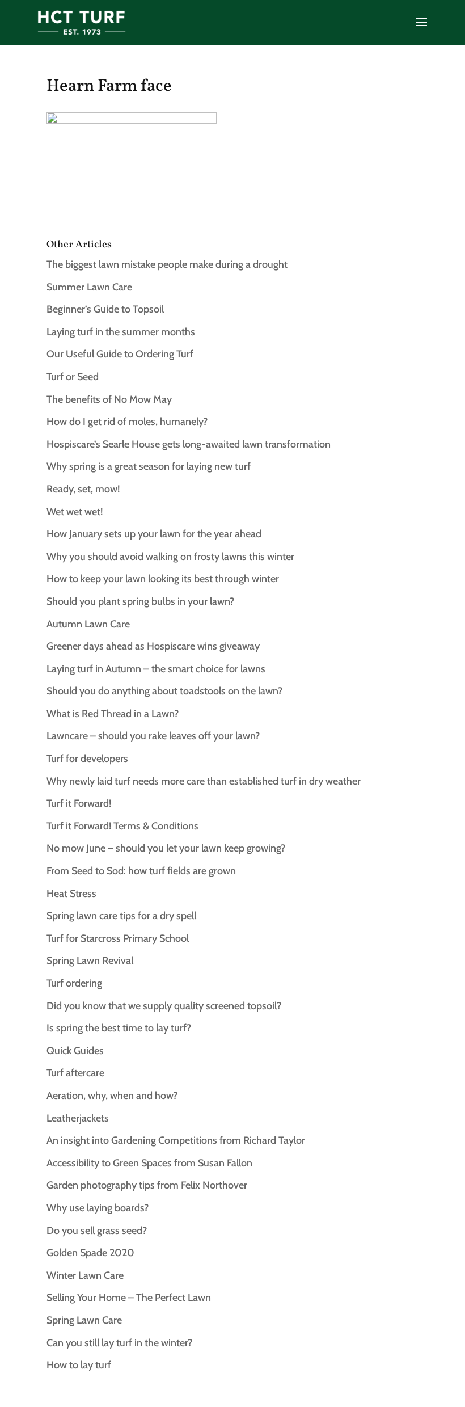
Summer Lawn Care (89, 287)
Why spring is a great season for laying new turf (148, 466)
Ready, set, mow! (83, 489)
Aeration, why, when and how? (111, 1095)
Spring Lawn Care (84, 1320)
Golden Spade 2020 (90, 1252)
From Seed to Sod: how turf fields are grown (141, 871)
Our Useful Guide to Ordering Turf (119, 354)
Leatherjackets (77, 1118)
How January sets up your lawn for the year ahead (153, 534)
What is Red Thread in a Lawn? (112, 713)
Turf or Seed (72, 376)
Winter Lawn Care (85, 1275)
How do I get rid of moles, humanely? (127, 421)
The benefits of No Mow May (109, 399)
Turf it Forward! (78, 803)
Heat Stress (71, 893)
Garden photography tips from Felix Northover (146, 1185)
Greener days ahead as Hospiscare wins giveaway (153, 646)
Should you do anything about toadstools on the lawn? (164, 691)
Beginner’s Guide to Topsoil (105, 309)
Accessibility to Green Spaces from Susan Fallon (149, 1163)
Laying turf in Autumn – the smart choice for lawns (155, 669)
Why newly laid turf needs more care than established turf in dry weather (203, 781)
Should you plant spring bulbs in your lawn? (140, 601)
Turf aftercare (75, 1073)
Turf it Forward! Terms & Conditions (122, 826)
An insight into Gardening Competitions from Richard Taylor (175, 1140)
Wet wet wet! (74, 511)
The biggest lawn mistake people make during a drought (167, 264)
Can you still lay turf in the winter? (119, 1343)
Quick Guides (75, 1050)
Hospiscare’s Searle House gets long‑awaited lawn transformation (188, 444)
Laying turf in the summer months (120, 332)
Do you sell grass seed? (96, 1230)
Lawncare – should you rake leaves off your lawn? (153, 736)
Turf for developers (87, 758)
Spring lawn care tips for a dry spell (121, 915)
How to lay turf (78, 1365)
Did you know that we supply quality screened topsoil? (163, 1006)
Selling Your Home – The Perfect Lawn (128, 1297)
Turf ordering (74, 983)
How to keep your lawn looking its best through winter (162, 578)
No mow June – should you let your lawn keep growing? (165, 848)
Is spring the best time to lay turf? (118, 1028)
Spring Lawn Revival (89, 960)
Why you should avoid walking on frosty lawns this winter (170, 556)
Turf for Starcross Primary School (117, 938)
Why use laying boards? (97, 1208)
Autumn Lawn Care (88, 624)
